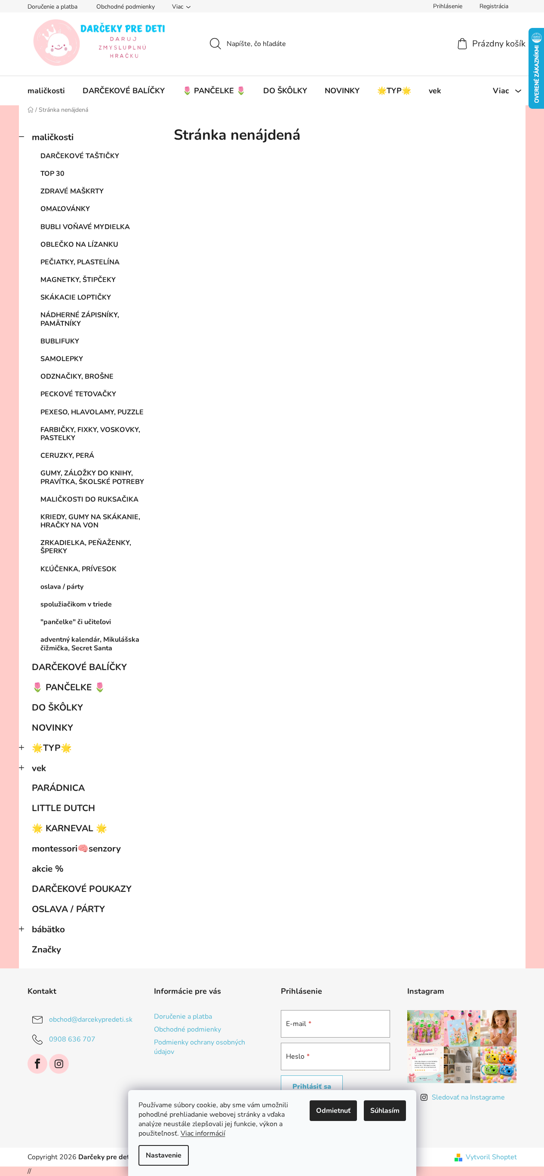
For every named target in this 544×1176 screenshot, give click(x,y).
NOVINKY (52, 728)
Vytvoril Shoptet (491, 1157)
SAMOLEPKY (61, 359)
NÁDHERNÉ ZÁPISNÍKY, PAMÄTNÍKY (79, 319)
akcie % (48, 869)
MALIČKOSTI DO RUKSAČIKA (89, 499)
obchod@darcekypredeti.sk (90, 1019)
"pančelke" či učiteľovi (75, 622)
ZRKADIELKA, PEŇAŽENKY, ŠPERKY (85, 547)
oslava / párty (61, 586)
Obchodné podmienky (125, 7)
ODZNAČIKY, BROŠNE (77, 376)
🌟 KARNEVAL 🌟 (69, 828)
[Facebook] (37, 1064)
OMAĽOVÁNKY (65, 209)
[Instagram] (59, 1064)
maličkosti (53, 137)
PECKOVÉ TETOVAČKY (78, 394)
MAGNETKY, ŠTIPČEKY (78, 280)
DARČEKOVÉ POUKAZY (82, 889)
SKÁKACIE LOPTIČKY (75, 297)
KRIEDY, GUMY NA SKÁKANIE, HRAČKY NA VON (90, 521)
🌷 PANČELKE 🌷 (68, 687)
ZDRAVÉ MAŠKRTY (72, 191)
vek (39, 768)
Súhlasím (385, 1110)
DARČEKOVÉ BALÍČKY (79, 667)
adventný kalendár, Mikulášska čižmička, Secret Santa (89, 643)
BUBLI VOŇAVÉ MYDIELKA (85, 227)
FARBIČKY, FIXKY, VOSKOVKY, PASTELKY (90, 434)
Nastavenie (163, 1155)
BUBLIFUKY (59, 341)
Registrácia (493, 6)
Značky (46, 949)
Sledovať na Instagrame (468, 1097)
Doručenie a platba (52, 7)
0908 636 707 (72, 1039)
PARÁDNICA (58, 788)
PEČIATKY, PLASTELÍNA (80, 262)
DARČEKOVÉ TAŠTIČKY (79, 156)
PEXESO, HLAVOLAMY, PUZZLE (92, 412)
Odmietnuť (333, 1110)
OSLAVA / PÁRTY (68, 909)
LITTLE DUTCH (63, 808)
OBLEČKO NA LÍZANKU (79, 244)
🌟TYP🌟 (52, 748)
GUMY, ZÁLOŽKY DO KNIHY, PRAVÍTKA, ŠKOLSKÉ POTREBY (92, 477)
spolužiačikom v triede (76, 604)
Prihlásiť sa (311, 1086)
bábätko (48, 929)
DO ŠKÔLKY (57, 707)
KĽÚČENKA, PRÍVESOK (78, 569)
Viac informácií (203, 1133)
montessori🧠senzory (76, 848)
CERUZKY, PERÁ (67, 455)
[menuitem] (46, 90)
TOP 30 (52, 173)
